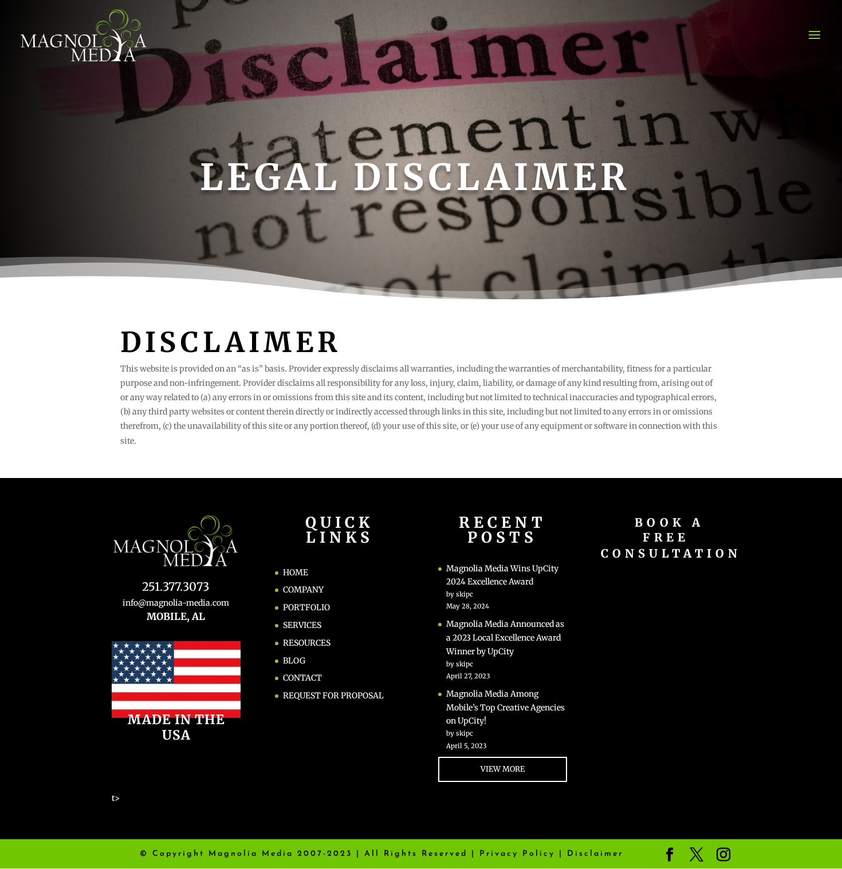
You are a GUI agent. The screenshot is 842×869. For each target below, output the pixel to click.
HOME (295, 572)
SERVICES (302, 625)
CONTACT (302, 678)
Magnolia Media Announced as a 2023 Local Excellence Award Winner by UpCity (505, 638)
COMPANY (303, 589)
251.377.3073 (175, 586)
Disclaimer (595, 854)
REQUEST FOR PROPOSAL (333, 695)
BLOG (294, 660)
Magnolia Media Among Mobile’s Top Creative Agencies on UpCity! (505, 707)
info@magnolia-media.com (176, 603)
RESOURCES (306, 643)
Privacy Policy (517, 854)
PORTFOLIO (306, 607)
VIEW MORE (503, 769)
